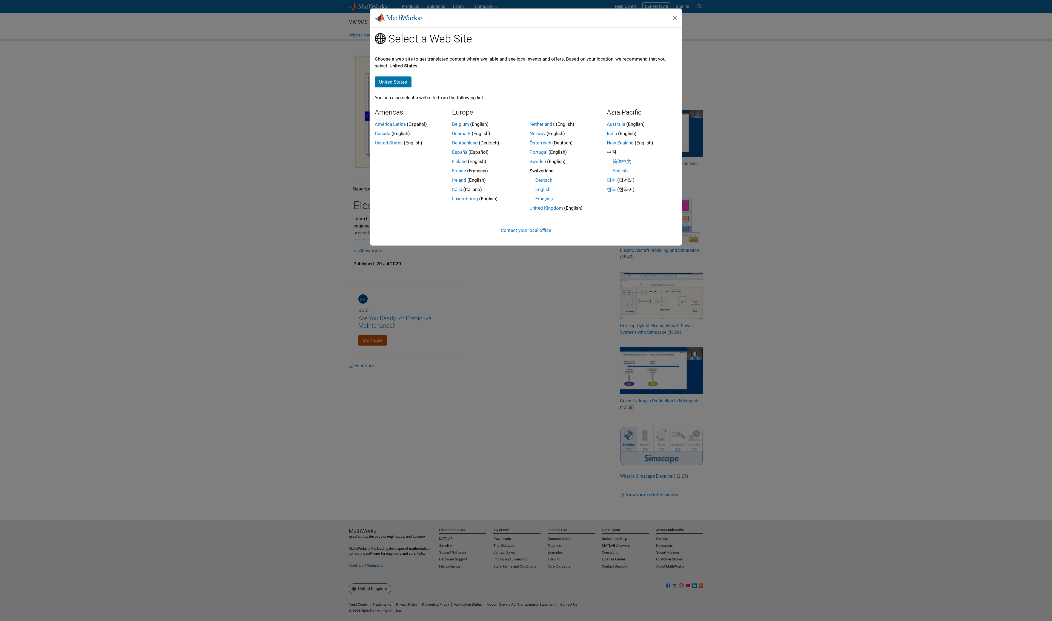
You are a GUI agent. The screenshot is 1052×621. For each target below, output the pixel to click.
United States (389, 143)
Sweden (538, 161)
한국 (611, 189)
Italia (457, 189)
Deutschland (465, 143)
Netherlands (542, 124)
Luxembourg (465, 198)
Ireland (459, 180)
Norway (537, 133)
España (459, 152)
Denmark (461, 133)
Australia (616, 124)
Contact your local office (526, 230)
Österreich (540, 143)
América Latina (390, 124)
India (612, 133)
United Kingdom (546, 208)
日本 (611, 180)
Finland (459, 161)
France (459, 170)
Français (544, 198)
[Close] (675, 17)
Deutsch (543, 180)
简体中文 (622, 161)
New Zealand (620, 143)
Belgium (460, 124)
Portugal (538, 152)
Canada (382, 133)
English (542, 189)
